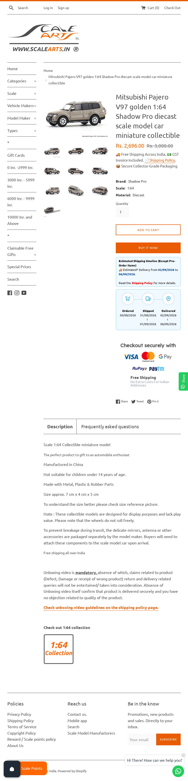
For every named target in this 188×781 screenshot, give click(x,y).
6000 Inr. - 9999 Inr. (21, 201)
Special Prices (19, 266)
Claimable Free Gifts (21, 251)
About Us (15, 745)
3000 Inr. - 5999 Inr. (21, 182)
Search (13, 278)
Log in (48, 7)
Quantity (122, 203)
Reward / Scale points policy (31, 739)
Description (60, 426)
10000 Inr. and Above (19, 220)
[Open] (12, 769)
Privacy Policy (19, 714)
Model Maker (21, 117)
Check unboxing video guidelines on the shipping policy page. (101, 607)
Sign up (63, 7)
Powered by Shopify (72, 771)
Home (12, 68)
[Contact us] (178, 771)
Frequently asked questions (110, 426)
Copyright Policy (21, 732)
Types (21, 130)
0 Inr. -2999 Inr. (20, 167)
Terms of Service (21, 726)
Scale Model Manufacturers (91, 732)
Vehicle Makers (21, 105)
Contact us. (77, 714)
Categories (21, 80)
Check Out (172, 7)
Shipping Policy (20, 720)
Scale (21, 93)
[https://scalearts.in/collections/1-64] (59, 662)
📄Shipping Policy (160, 160)
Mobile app (77, 720)
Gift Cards (16, 155)
